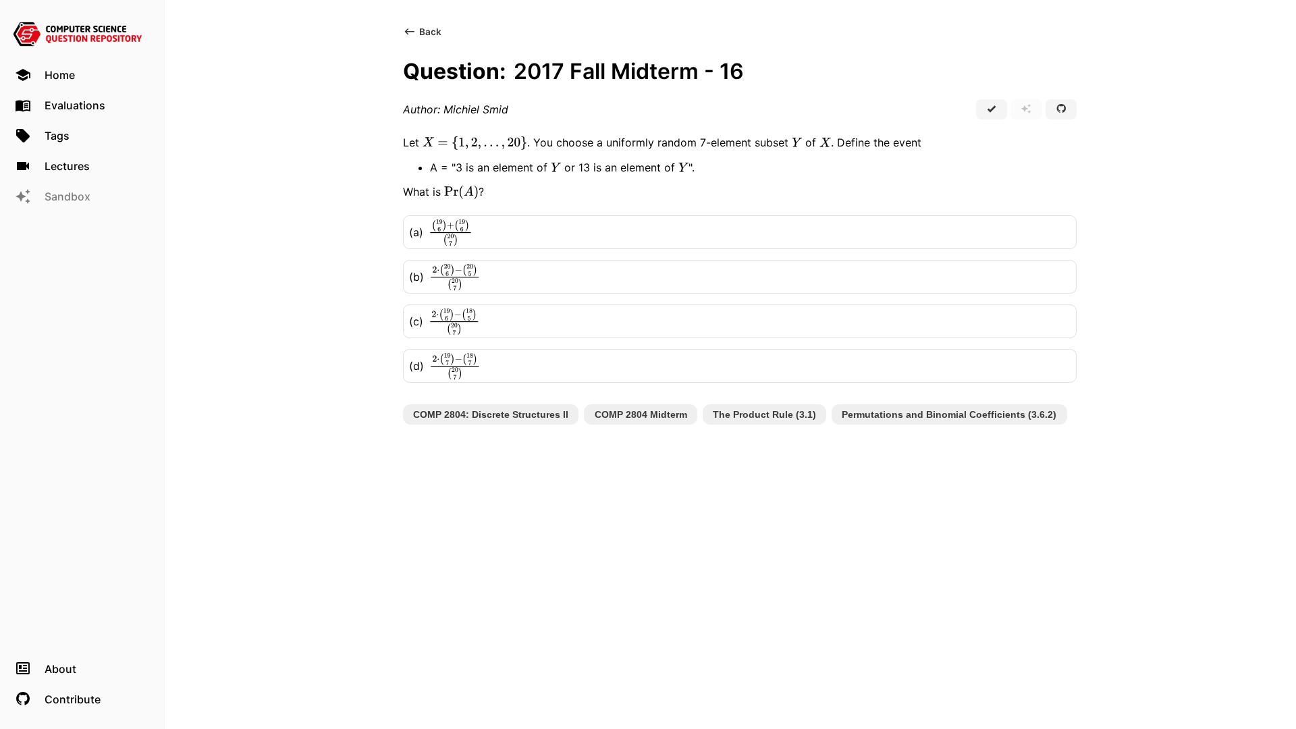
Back (430, 31)
